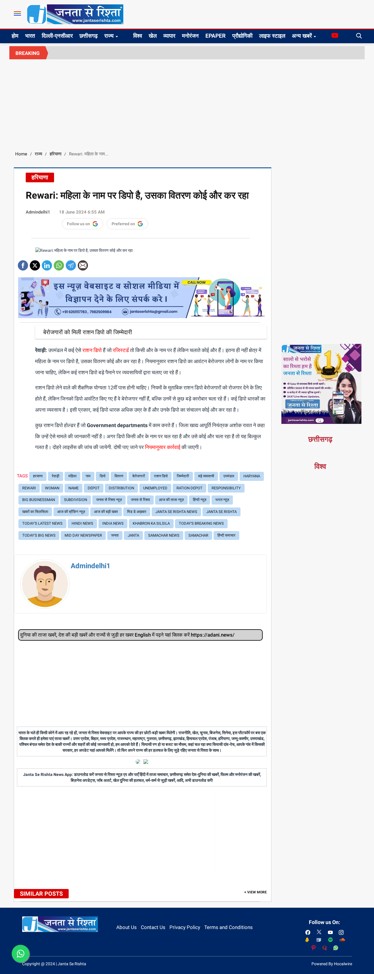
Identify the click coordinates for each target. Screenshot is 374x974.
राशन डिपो (161, 476)
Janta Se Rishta (221, 511)
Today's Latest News (42, 523)
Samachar (198, 535)
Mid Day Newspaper (83, 535)
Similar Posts (41, 893)
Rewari (29, 488)
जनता (115, 535)
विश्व (137, 35)
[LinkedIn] (47, 263)
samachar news (163, 535)
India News (113, 523)
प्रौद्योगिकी (242, 35)
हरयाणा (38, 476)
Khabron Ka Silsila (151, 523)
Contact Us (153, 927)
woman (52, 488)
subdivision (75, 500)
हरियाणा (55, 154)
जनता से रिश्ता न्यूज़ (109, 500)
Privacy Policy (184, 927)
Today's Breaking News (201, 523)
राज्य (109, 35)
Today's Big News (39, 535)
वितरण (119, 476)
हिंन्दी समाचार (226, 535)
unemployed (155, 488)
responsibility (226, 488)
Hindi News (82, 523)
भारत (30, 35)
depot (94, 488)
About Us (126, 927)
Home (21, 154)
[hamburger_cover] (17, 13)
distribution (121, 488)
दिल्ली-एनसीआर (57, 35)
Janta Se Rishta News (176, 511)
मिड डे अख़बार (136, 511)
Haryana (251, 476)
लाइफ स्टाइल (272, 35)
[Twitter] (35, 263)
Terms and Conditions (228, 927)
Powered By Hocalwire (331, 963)
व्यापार (169, 35)
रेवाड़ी (55, 476)
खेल (153, 35)
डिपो (102, 476)
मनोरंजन (190, 35)
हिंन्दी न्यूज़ (199, 500)
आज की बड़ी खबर (106, 511)
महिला (72, 476)
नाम (88, 476)
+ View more (255, 892)
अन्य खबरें (302, 35)
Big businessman (38, 500)
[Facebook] (23, 263)
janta (133, 535)
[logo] (75, 14)
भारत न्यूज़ (222, 500)
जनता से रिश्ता (140, 500)
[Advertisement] (187, 103)
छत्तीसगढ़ (88, 35)
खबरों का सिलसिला (35, 511)
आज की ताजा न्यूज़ (171, 500)
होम (15, 35)
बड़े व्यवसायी (206, 476)
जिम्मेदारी (183, 476)
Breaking (27, 53)
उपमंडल (228, 476)
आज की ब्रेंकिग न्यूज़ (71, 511)
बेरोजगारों (138, 476)
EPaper (215, 35)
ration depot (189, 488)
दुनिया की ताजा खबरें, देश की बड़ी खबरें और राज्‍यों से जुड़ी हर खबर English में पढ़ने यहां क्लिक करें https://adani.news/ (127, 635)
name (73, 488)
